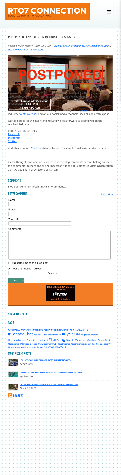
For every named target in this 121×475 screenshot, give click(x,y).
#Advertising (27, 329)
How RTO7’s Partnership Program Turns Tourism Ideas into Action (45, 360)
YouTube (36, 148)
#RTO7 (51, 347)
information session (79, 45)
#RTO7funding (61, 347)
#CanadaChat (20, 334)
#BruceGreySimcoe (79, 329)
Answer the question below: (25, 268)
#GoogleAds (80, 340)
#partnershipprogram (81, 343)
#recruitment (25, 347)
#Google (70, 340)
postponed (97, 45)
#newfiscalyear (45, 343)
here (84, 110)
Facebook (14, 134)
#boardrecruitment (60, 329)
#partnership (64, 343)
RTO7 (107, 45)
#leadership (13, 343)
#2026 (17, 329)
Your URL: (14, 219)
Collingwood (60, 45)
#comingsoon (54, 334)
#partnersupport (100, 343)
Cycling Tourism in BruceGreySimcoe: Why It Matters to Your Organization (49, 384)
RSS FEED (18, 395)
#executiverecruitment (37, 340)
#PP (110, 343)
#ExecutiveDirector (17, 340)
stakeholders (15, 49)
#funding (57, 339)
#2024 (11, 329)
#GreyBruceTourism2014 (98, 340)
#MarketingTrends (28, 343)
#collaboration (40, 334)
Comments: (15, 229)
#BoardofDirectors (42, 329)
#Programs (13, 347)
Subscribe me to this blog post (30, 263)
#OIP (54, 343)
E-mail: (12, 209)
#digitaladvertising (89, 334)
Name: (12, 200)
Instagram (14, 138)
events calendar (28, 114)
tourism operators (33, 49)
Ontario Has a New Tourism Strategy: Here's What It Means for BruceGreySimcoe (51, 373)
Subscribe (107, 194)
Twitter (12, 141)
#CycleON (71, 334)
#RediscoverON (39, 347)
